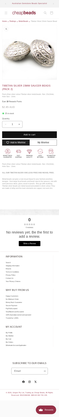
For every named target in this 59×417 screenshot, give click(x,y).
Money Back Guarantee (14, 302)
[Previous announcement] (5, 4)
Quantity (6, 119)
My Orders (9, 342)
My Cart (8, 339)
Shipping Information (12, 266)
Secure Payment (11, 305)
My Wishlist (9, 336)
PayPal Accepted (11, 308)
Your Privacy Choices (13, 281)
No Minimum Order (12, 299)
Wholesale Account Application (16, 345)
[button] (6, 13)
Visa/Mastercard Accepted (15, 312)
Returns (8, 269)
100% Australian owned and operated (18, 315)
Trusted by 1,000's (12, 318)
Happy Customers (12, 296)
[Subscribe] (44, 371)
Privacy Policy (10, 275)
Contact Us (9, 278)
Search (8, 262)
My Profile (9, 333)
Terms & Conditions (12, 272)
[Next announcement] (53, 4)
